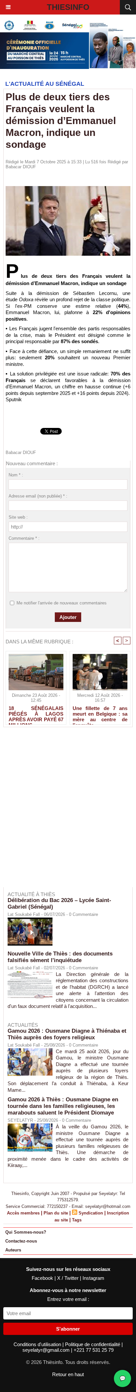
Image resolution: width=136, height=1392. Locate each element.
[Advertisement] (64, 812)
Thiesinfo (68, 7)
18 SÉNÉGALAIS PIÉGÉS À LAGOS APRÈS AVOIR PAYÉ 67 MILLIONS (36, 713)
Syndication (91, 1213)
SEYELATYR (20, 1120)
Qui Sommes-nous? (25, 1232)
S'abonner (68, 1329)
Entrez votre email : (68, 1299)
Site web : (18, 517)
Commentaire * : (24, 538)
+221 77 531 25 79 (94, 1350)
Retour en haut (68, 1374)
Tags (77, 1219)
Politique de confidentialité (93, 1344)
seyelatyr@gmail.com (46, 1350)
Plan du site (56, 1213)
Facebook (43, 1278)
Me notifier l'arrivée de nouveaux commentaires (62, 602)
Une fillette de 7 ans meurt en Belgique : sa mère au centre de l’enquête (100, 713)
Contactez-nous (21, 1241)
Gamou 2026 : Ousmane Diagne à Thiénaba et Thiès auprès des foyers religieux (67, 1034)
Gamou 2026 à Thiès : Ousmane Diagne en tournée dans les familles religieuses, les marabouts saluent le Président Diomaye (63, 1106)
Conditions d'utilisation (38, 1344)
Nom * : (16, 474)
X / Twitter (68, 1278)
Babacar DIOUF (21, 166)
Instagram (93, 1278)
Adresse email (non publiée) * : (38, 496)
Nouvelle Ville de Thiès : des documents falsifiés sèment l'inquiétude (60, 957)
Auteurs (13, 1249)
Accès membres (23, 1213)
